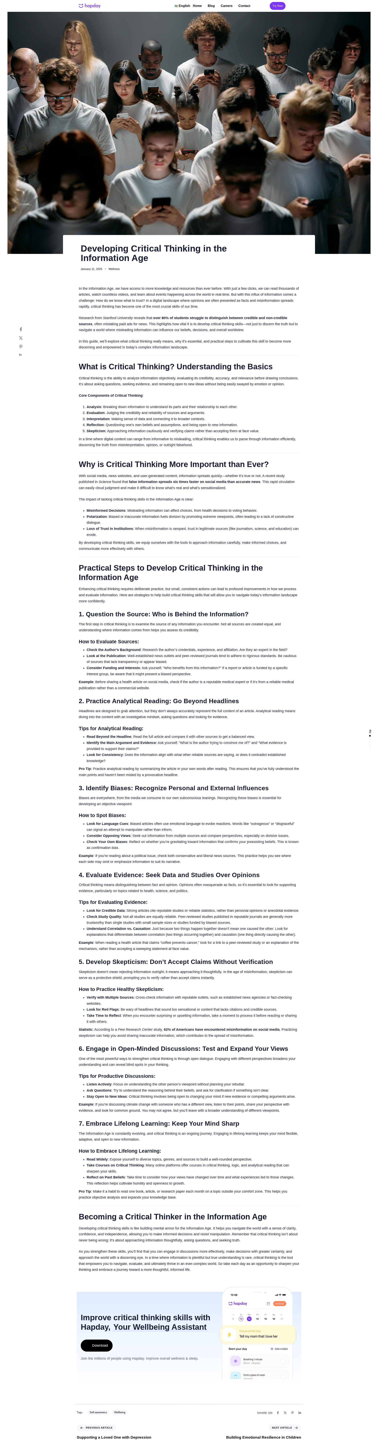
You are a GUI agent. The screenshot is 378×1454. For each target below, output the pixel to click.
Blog (211, 5)
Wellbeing (119, 1412)
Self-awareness (98, 1412)
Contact (244, 5)
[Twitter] (25, 338)
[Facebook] (25, 329)
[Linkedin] (25, 354)
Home (197, 5)
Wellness (114, 268)
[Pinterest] (25, 347)
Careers (227, 5)
